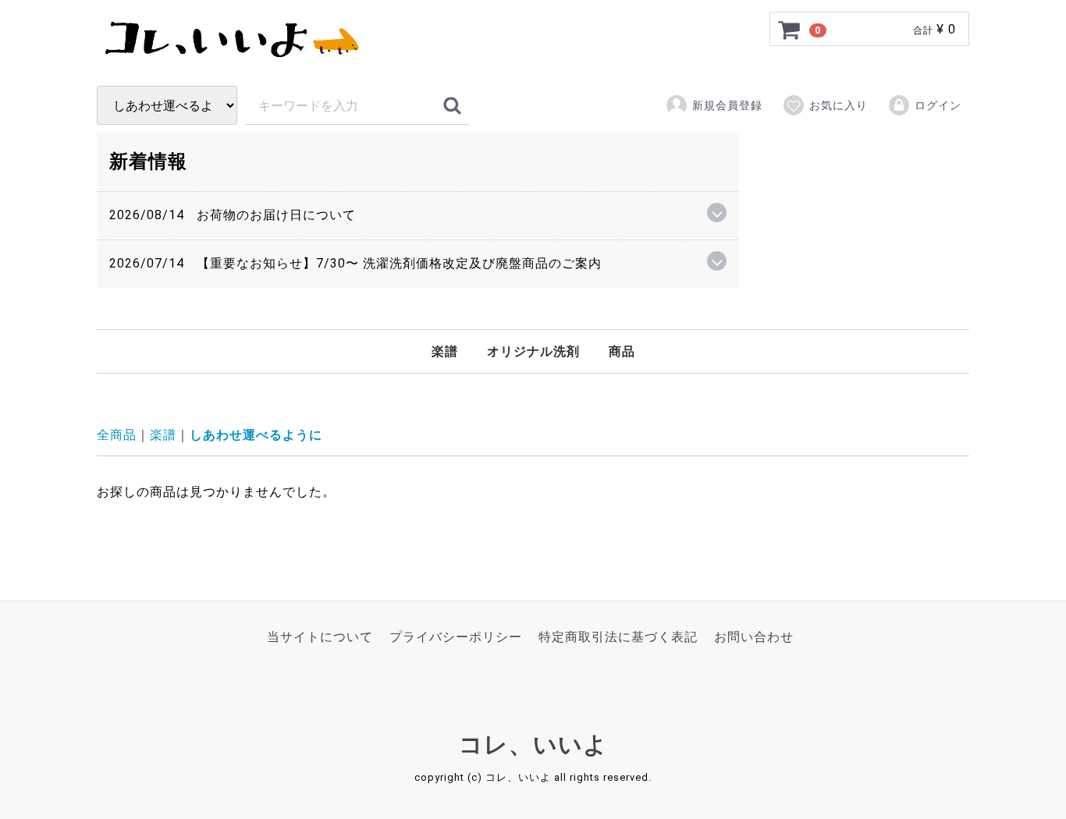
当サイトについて (320, 636)
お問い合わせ (754, 636)
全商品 (117, 434)
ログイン (938, 105)
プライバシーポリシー (455, 636)
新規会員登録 (727, 105)
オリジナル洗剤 (533, 351)
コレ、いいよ (533, 743)
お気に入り (838, 105)
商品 (622, 351)
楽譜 (445, 351)
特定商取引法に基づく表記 (618, 636)
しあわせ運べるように (256, 434)
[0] (789, 29)
